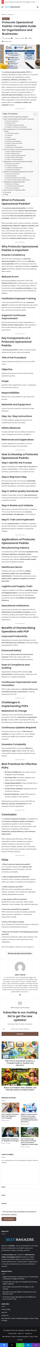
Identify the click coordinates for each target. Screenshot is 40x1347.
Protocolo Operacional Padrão (20, 953)
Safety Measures (11, 145)
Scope (9, 137)
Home (5, 14)
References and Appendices (15, 147)
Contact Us (5, 1315)
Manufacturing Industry (13, 163)
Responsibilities (11, 139)
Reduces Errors (11, 123)
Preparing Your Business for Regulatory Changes (10, 1140)
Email (4, 1195)
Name (4, 1187)
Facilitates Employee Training (15, 125)
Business (11, 14)
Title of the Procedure (13, 133)
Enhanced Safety (11, 176)
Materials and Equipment (14, 141)
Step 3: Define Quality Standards (16, 155)
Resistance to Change (12, 184)
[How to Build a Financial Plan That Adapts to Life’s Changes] (10, 1108)
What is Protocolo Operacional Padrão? (16, 117)
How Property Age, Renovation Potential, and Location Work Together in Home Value (29, 1141)
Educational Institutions (13, 169)
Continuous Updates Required (15, 186)
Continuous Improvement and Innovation (18, 180)
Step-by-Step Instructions (14, 143)
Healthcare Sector (12, 165)
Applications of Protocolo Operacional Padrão (18, 161)
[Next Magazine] (12, 7)
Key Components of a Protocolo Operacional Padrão (18, 130)
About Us (4, 1312)
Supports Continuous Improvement (17, 127)
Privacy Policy (5, 1309)
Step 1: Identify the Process (14, 151)
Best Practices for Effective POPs (14, 190)
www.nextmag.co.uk (9, 1254)
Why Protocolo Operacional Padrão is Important (19, 119)
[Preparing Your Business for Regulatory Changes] (10, 1132)
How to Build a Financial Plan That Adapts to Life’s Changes (10, 1116)
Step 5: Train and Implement (15, 159)
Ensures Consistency (12, 121)
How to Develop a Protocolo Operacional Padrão (19, 149)
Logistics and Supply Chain (14, 167)
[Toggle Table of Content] (34, 114)
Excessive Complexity (13, 188)
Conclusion (7, 192)
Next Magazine (29, 947)
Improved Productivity (13, 174)
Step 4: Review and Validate (15, 157)
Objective (9, 135)
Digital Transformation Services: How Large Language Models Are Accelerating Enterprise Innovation (29, 1118)
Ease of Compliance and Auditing (16, 178)
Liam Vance (8, 38)
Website (4, 1203)
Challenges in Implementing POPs (14, 182)
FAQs (6, 194)
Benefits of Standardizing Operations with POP (18, 171)
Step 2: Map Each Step (13, 153)
